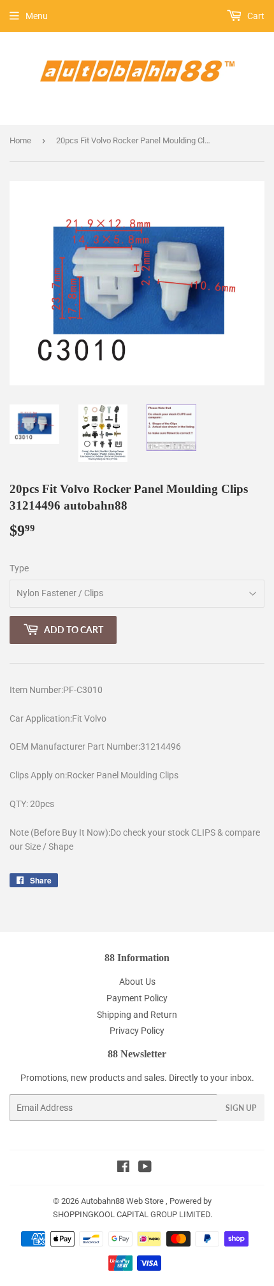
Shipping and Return (137, 1015)
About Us (137, 981)
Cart (254, 16)
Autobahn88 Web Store (122, 1201)
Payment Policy (137, 998)
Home (20, 140)
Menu (36, 16)
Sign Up (241, 1108)
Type (19, 568)
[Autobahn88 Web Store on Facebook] (123, 1168)
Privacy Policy (137, 1030)
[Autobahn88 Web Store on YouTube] (145, 1168)
